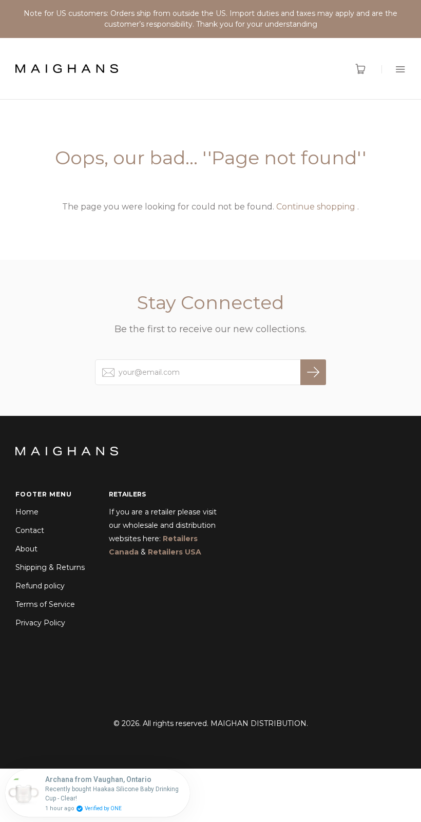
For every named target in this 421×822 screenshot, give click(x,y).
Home (27, 512)
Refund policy (40, 585)
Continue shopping (315, 207)
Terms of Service (45, 604)
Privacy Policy (40, 622)
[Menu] (393, 69)
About (26, 548)
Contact (29, 530)
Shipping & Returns (50, 567)
